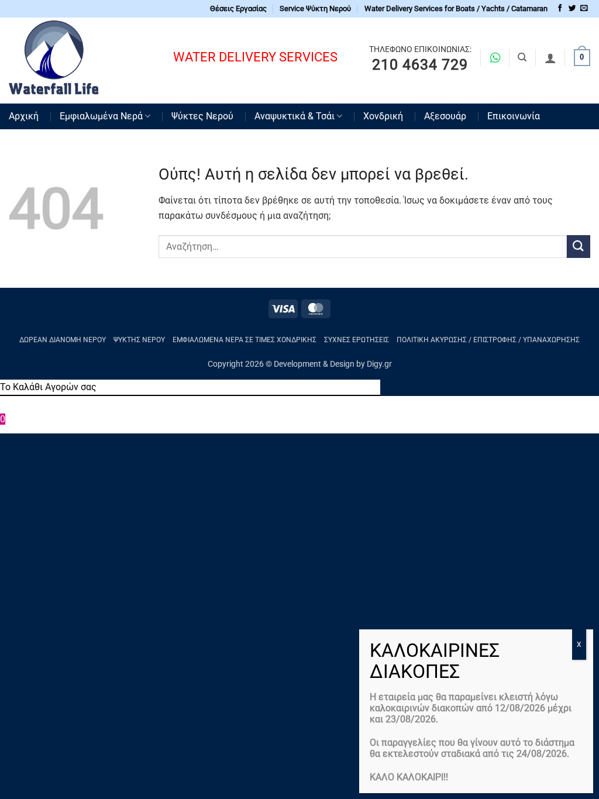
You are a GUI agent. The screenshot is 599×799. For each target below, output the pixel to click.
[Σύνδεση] (550, 58)
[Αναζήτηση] (522, 57)
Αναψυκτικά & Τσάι (294, 116)
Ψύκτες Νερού (202, 116)
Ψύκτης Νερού (139, 340)
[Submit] (578, 246)
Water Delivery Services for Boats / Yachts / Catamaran (456, 8)
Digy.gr (379, 364)
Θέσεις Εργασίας (238, 8)
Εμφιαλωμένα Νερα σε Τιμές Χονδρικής (244, 340)
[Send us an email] (584, 8)
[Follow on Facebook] (560, 8)
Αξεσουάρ (445, 116)
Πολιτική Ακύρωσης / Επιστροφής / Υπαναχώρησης (488, 340)
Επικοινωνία (513, 116)
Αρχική (24, 116)
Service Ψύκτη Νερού (315, 8)
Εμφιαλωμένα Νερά (101, 116)
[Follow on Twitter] (572, 8)
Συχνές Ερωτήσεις (356, 340)
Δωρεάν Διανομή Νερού (62, 340)
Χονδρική (383, 116)
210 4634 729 (420, 65)
